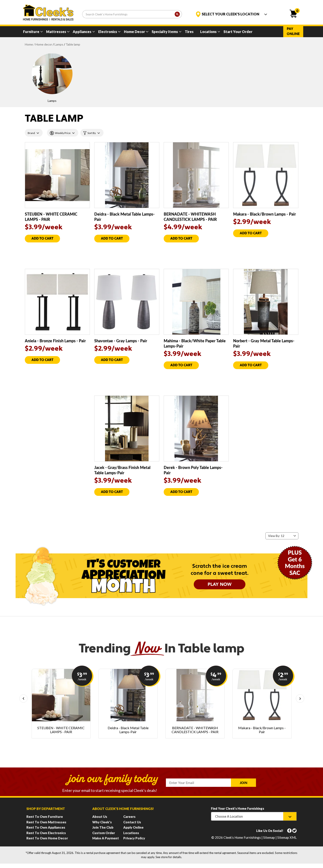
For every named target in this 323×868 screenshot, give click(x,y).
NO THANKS (161, 109)
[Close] (238, 15)
